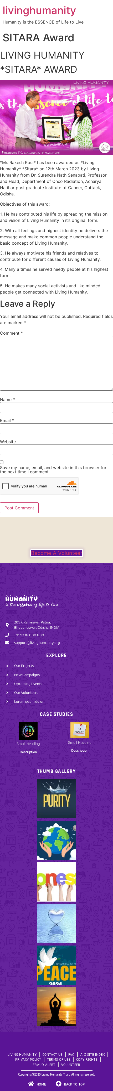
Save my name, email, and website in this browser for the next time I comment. (53, 469)
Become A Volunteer (56, 553)
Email (7, 420)
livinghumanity (39, 10)
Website (8, 442)
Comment (11, 333)
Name (7, 399)
